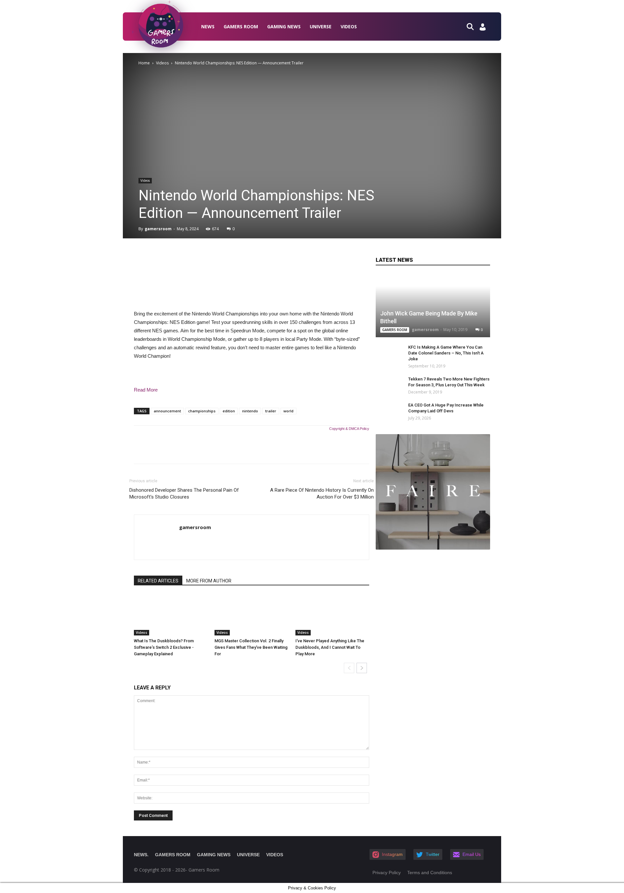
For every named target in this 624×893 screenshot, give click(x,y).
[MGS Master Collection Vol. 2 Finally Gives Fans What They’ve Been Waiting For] (251, 614)
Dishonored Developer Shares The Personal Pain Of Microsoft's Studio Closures (184, 493)
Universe (321, 26)
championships (201, 410)
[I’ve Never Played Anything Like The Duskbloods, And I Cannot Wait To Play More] (332, 614)
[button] (473, 26)
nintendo (250, 410)
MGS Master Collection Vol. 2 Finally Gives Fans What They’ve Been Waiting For (251, 647)
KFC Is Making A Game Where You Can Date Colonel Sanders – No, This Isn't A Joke (446, 353)
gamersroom (158, 229)
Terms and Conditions (429, 872)
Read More (146, 390)
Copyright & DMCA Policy (349, 429)
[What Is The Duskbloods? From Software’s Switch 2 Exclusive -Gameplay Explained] (171, 614)
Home (144, 63)
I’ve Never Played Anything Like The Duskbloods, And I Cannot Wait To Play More (329, 647)
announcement (167, 410)
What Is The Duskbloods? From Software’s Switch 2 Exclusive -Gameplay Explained (164, 647)
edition (229, 410)
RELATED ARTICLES (158, 580)
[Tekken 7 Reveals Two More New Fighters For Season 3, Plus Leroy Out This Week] (389, 385)
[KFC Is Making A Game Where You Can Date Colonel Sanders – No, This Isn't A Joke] (389, 353)
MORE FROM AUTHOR (208, 580)
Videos (349, 26)
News (207, 26)
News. (141, 854)
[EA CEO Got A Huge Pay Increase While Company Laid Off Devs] (385, 411)
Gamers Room (241, 26)
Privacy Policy (386, 872)
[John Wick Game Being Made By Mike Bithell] (433, 305)
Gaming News (284, 26)
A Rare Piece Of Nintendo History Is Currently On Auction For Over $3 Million (322, 493)
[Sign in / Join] (482, 29)
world (288, 410)
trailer (270, 410)
